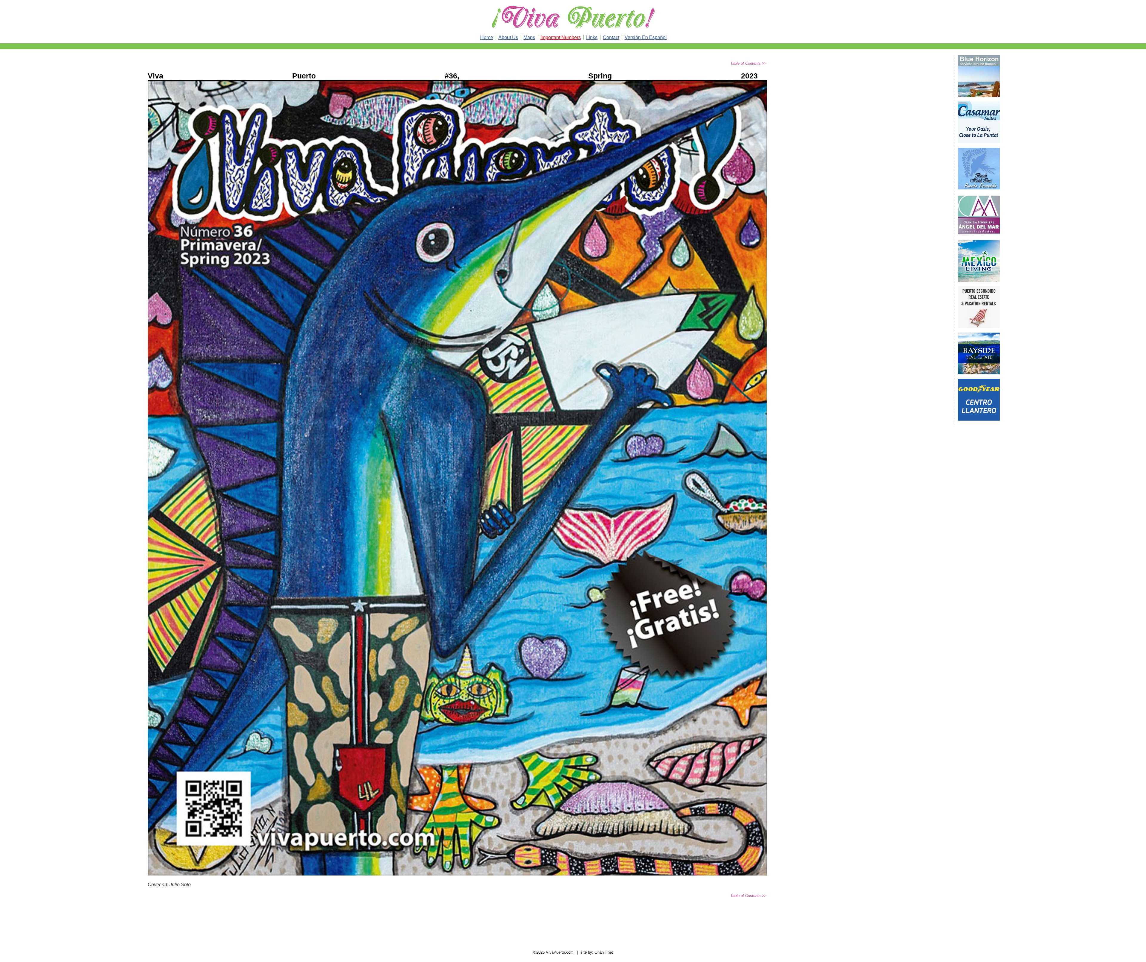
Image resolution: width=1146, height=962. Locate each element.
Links (591, 37)
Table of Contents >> (748, 63)
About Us (508, 37)
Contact (611, 37)
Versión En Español (646, 37)
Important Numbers (560, 37)
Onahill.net (603, 952)
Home (486, 37)
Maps (529, 37)
